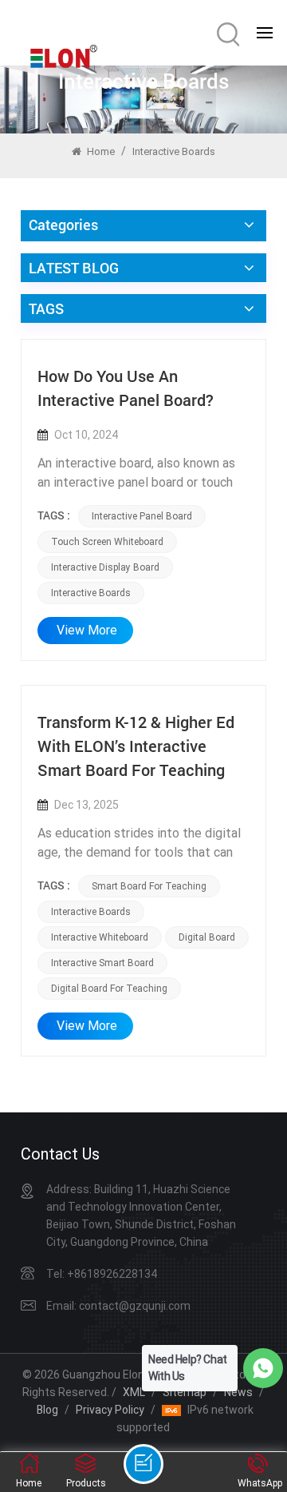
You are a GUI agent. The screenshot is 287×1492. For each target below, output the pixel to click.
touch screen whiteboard (107, 541)
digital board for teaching (109, 988)
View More (87, 630)
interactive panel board (142, 516)
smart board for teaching (149, 886)
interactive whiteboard (99, 937)
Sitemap (184, 1392)
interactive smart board (102, 963)
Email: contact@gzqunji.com (118, 1305)
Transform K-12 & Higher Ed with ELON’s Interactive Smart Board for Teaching (135, 745)
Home (100, 151)
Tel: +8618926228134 (101, 1273)
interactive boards (91, 593)
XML (134, 1392)
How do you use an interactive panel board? (125, 387)
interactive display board (105, 567)
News (238, 1392)
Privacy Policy (110, 1409)
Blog (47, 1409)
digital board (207, 937)
